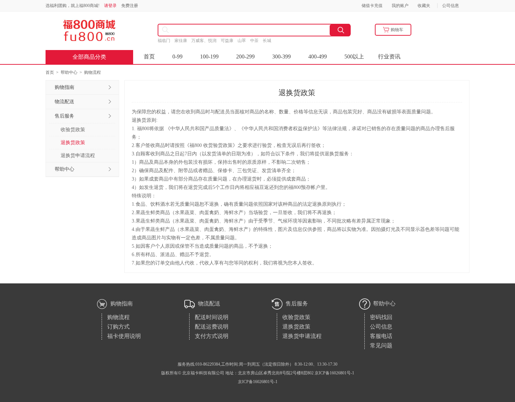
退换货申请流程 (78, 155)
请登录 (110, 5)
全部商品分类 (89, 57)
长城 (269, 40)
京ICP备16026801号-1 (257, 381)
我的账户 (400, 5)
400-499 (317, 56)
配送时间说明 (211, 317)
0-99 (177, 56)
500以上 (354, 56)
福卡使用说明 (124, 336)
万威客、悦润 (206, 40)
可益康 (229, 40)
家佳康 (182, 40)
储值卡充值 (372, 5)
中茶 (256, 40)
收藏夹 (424, 5)
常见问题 (381, 345)
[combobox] (224, 30)
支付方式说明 (211, 336)
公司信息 (450, 5)
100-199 (209, 56)
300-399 (281, 56)
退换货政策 (73, 142)
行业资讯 (389, 56)
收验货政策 (73, 129)
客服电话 (381, 336)
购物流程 (118, 317)
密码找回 (381, 317)
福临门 (166, 40)
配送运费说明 (211, 327)
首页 (149, 56)
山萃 (244, 40)
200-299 (245, 56)
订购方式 (118, 327)
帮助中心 (69, 72)
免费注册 (129, 5)
